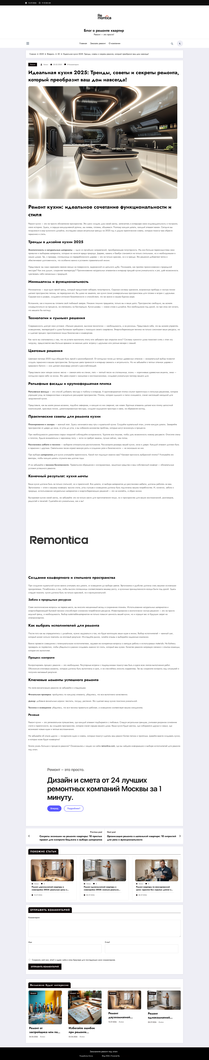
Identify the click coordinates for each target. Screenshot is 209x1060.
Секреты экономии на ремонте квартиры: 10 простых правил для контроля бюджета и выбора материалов (71, 838)
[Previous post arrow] (29, 836)
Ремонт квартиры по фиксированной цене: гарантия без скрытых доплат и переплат (153, 888)
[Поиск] (172, 44)
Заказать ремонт (98, 43)
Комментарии (34, 917)
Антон (46, 64)
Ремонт (32, 64)
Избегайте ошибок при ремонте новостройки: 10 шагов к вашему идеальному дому (42, 1030)
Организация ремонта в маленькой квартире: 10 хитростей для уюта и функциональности (141, 838)
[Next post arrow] (180, 836)
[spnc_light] (180, 43)
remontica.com (108, 746)
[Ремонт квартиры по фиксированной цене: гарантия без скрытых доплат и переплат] (156, 870)
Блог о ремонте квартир (104, 30)
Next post (111, 832)
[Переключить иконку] (28, 44)
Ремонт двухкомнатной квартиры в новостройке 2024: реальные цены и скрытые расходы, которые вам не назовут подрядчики (49, 888)
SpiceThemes (125, 1056)
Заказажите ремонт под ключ (104, 1051)
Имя (30, 942)
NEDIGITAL (97, 1056)
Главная (83, 43)
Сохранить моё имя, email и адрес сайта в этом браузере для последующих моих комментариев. (74, 959)
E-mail (107, 942)
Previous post (96, 832)
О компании (114, 43)
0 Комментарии (73, 64)
